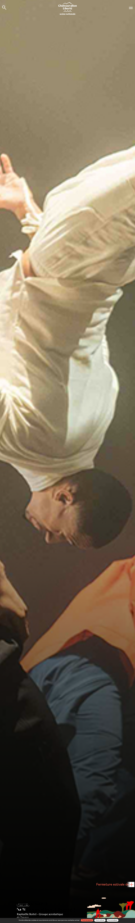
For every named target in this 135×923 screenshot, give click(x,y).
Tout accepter (87, 920)
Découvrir (109, 918)
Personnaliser (112, 920)
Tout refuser (100, 920)
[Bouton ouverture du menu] (131, 8)
